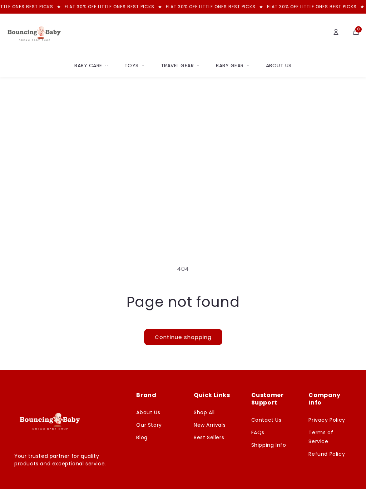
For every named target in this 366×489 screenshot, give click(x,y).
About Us (279, 65)
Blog (141, 437)
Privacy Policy (326, 419)
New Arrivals (210, 425)
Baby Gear (230, 65)
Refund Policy (326, 453)
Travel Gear (177, 65)
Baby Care (88, 65)
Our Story (149, 425)
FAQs (257, 432)
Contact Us (266, 419)
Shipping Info (268, 445)
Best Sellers (209, 437)
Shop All (204, 412)
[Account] (336, 33)
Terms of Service (320, 437)
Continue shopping (183, 337)
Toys (131, 65)
